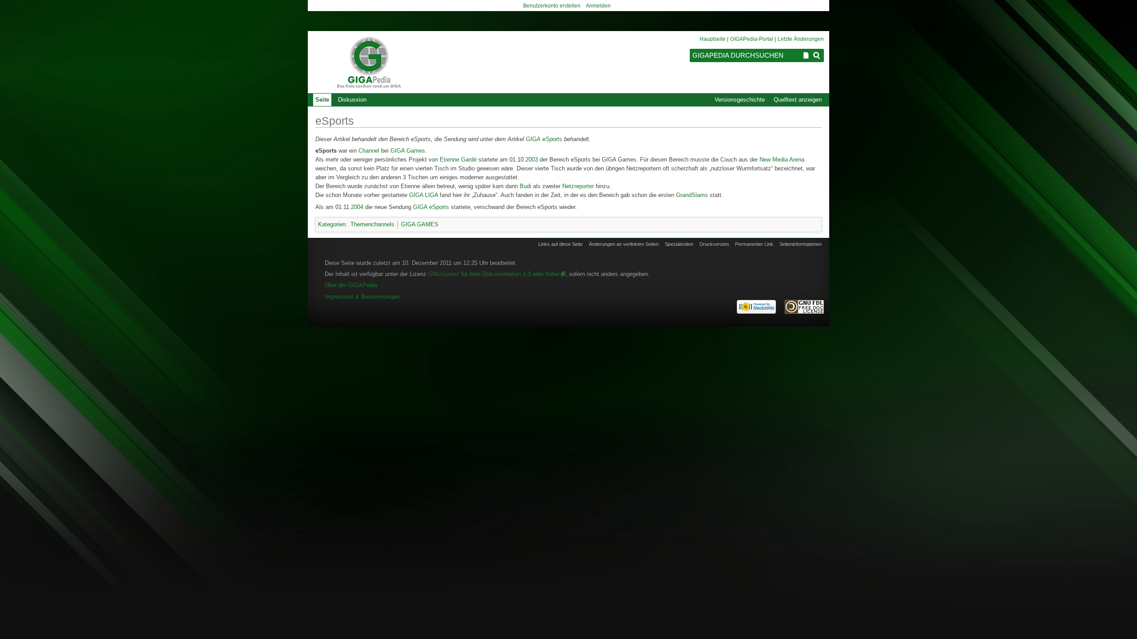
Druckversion (714, 244)
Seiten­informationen (800, 244)
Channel (368, 150)
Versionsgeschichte (740, 99)
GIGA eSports (544, 139)
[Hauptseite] (368, 62)
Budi (525, 186)
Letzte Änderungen (801, 39)
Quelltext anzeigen (798, 99)
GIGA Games (407, 150)
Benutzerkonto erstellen (551, 6)
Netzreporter (578, 186)
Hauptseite (713, 39)
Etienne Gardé (458, 159)
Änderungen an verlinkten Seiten (624, 244)
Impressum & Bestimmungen (362, 296)
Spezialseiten (679, 244)
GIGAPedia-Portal (751, 39)
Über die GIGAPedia (351, 285)
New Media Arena (781, 159)
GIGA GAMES (419, 224)
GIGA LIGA (423, 195)
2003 (531, 159)
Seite (322, 99)
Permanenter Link (754, 244)
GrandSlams (692, 195)
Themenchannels (372, 224)
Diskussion (352, 99)
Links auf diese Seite (560, 244)
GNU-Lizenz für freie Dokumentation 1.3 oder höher (494, 274)
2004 (357, 207)
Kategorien (332, 224)
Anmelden (598, 6)
